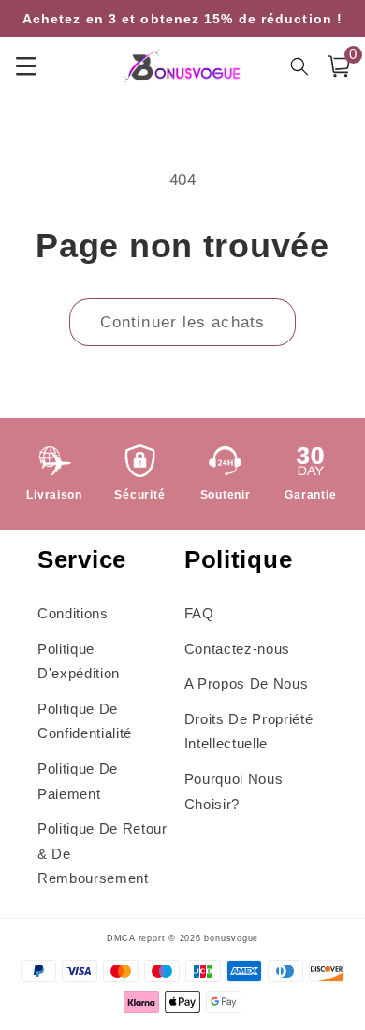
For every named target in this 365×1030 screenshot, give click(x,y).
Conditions (73, 613)
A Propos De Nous (246, 683)
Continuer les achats (182, 321)
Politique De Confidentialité (84, 721)
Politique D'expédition (78, 661)
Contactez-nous (237, 649)
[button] (338, 66)
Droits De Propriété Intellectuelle (249, 731)
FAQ (199, 613)
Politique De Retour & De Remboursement (102, 853)
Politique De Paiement (77, 781)
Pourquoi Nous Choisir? (234, 791)
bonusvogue (231, 938)
